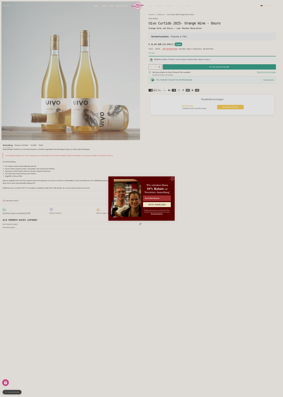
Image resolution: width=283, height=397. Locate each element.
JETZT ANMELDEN (157, 204)
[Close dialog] (172, 178)
